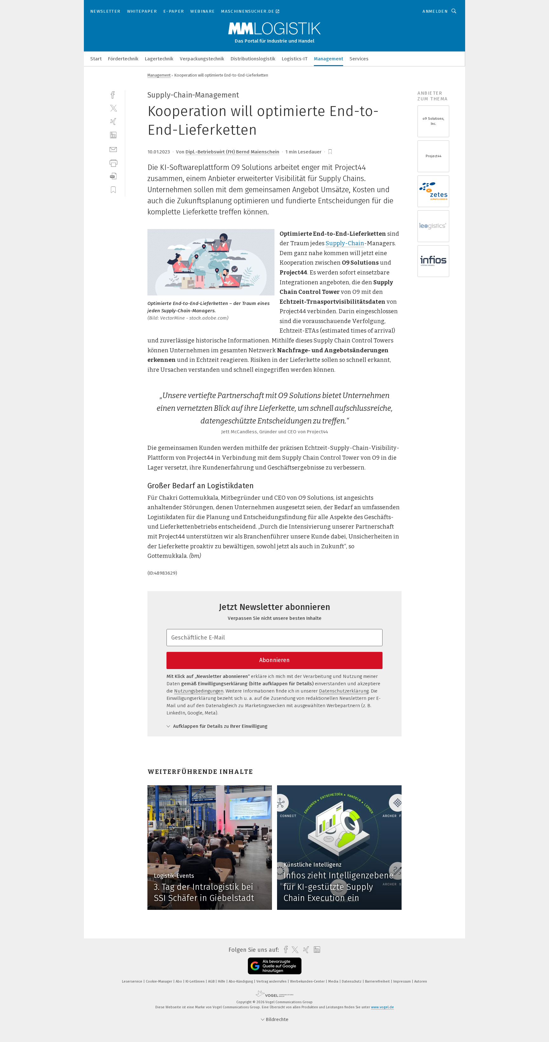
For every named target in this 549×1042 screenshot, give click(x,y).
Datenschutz (352, 981)
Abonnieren (274, 660)
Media (333, 981)
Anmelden (435, 11)
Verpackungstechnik (202, 59)
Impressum (402, 981)
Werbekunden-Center (308, 981)
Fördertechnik (123, 59)
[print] (113, 162)
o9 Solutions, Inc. (433, 121)
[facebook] (113, 94)
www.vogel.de (382, 1007)
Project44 (433, 156)
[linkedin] (113, 135)
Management (328, 59)
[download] (113, 176)
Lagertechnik (159, 59)
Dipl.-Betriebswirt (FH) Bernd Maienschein (232, 152)
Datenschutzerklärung (344, 691)
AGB (211, 981)
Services (359, 59)
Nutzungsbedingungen (198, 691)
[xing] (113, 121)
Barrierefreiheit (378, 981)
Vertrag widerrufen (272, 981)
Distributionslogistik (253, 59)
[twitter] (113, 108)
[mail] (113, 149)
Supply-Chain (345, 243)
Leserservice (132, 981)
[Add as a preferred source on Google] (275, 965)
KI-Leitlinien (196, 981)
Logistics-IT (295, 59)
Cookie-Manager (159, 981)
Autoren (420, 981)
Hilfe (222, 981)
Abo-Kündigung (241, 981)
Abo (179, 981)
